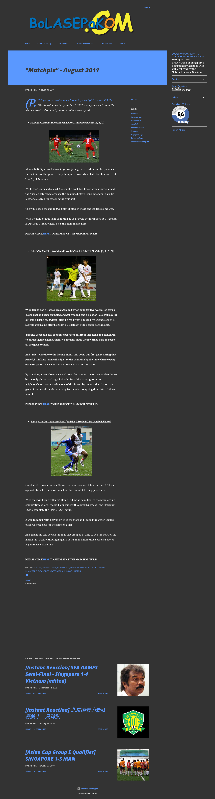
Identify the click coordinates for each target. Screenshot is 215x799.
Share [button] (134, 99)
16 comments (39, 771)
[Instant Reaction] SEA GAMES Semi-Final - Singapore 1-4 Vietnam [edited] (61, 674)
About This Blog (44, 43)
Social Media (64, 43)
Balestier (134, 114)
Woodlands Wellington (140, 141)
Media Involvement (85, 43)
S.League (134, 131)
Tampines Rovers (137, 138)
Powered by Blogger (89, 788)
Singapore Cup (136, 134)
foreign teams (136, 117)
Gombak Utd (136, 120)
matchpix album (137, 127)
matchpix (134, 124)
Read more (103, 693)
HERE (46, 233)
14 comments (39, 729)
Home (27, 43)
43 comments (39, 693)
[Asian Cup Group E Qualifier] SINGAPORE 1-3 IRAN (60, 755)
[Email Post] (26, 576)
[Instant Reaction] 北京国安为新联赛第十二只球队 (65, 713)
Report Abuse (178, 130)
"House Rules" (107, 43)
